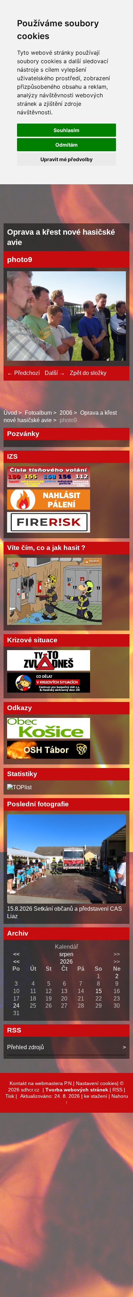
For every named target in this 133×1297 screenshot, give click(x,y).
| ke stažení (95, 1096)
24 (16, 1006)
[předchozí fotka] (19, 317)
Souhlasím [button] (66, 130)
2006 (66, 413)
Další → (55, 373)
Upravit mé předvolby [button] (66, 159)
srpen (66, 954)
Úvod (10, 413)
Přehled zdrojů (25, 1047)
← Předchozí (23, 373)
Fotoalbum (38, 413)
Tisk (9, 1096)
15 (98, 991)
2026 (66, 962)
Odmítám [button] (66, 145)
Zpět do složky (88, 373)
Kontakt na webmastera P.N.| (43, 1083)
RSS (117, 1089)
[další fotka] (114, 317)
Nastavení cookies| (98, 1083)
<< (16, 954)
